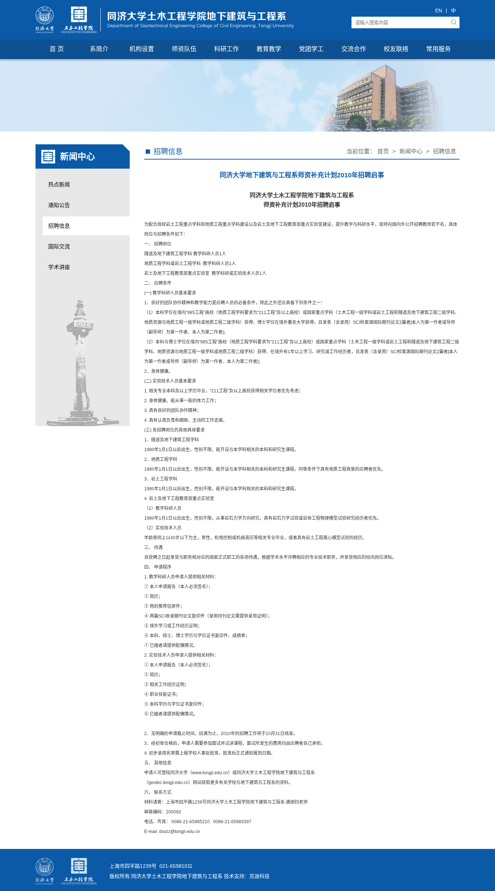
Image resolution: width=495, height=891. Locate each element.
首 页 (57, 49)
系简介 (99, 49)
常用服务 (438, 49)
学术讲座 (59, 267)
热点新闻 (59, 184)
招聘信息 (59, 226)
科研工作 (226, 49)
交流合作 (353, 49)
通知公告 (59, 205)
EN (438, 10)
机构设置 (141, 49)
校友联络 (396, 49)
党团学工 (311, 49)
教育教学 (269, 49)
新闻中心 (411, 151)
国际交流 (59, 246)
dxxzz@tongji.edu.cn (179, 831)
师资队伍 (184, 49)
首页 (383, 151)
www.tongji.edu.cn (210, 772)
